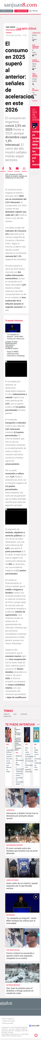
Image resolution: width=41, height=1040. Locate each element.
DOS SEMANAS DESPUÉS (35, 46)
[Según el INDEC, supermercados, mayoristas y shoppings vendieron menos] (12, 345)
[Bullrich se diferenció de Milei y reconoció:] (18, 750)
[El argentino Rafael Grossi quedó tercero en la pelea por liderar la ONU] (8, 742)
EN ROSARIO (35, 89)
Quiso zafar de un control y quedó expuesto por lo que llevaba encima (22, 886)
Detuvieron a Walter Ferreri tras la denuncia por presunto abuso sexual (22, 816)
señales (6, 714)
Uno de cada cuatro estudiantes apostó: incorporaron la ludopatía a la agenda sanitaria (30, 760)
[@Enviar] (17, 168)
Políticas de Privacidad (9, 1021)
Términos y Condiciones (8, 1018)
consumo (23, 714)
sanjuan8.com (6, 1027)
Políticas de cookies (8, 1023)
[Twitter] (10, 168)
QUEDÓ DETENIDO (35, 60)
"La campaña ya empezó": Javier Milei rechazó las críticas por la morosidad (15, 338)
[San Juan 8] (6, 1006)
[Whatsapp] (24, 168)
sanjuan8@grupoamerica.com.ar (11, 1034)
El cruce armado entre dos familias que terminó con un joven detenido (22, 851)
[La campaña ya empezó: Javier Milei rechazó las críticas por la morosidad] (12, 328)
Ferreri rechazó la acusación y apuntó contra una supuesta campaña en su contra (20, 956)
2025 (14, 714)
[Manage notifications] (36, 1035)
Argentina (7, 716)
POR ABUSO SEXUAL (35, 75)
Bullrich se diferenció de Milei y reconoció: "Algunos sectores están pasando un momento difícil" (20, 770)
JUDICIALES (36, 33)
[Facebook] (3, 168)
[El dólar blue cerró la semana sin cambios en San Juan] (36, 742)
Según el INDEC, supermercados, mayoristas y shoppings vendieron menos (16, 355)
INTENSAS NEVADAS (13, 985)
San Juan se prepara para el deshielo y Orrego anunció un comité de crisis (19, 991)
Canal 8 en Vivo (22, 11)
